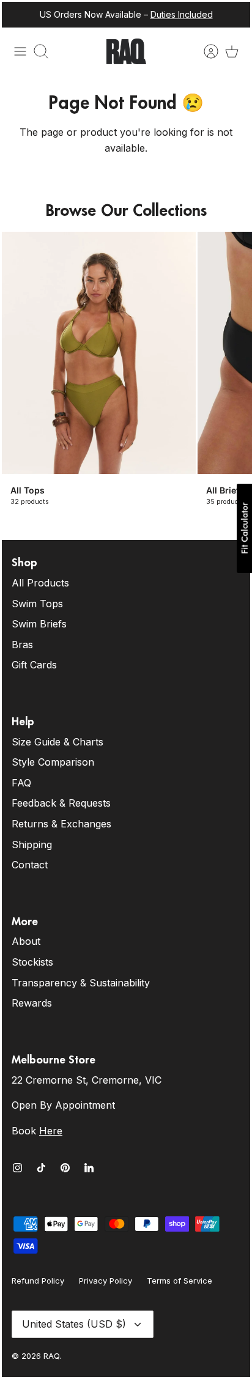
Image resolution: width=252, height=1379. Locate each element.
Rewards (32, 1003)
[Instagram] (17, 1167)
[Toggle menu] (20, 51)
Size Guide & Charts (57, 742)
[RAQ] (126, 51)
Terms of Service (179, 1280)
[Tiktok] (41, 1167)
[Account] (204, 51)
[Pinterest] (65, 1167)
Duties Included (181, 14)
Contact (30, 865)
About (26, 941)
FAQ (21, 783)
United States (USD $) (74, 1324)
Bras (22, 644)
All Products (40, 583)
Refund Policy (38, 1280)
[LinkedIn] (89, 1167)
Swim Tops (37, 603)
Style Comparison (53, 762)
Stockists (32, 962)
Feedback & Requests (61, 803)
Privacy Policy (105, 1280)
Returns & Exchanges (61, 824)
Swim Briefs (39, 624)
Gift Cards (34, 665)
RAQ (51, 1356)
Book (37, 1131)
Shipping (32, 844)
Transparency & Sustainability (81, 983)
